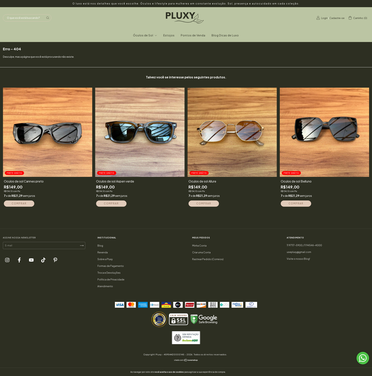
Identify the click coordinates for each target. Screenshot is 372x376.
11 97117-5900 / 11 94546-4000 (304, 245)
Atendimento (105, 286)
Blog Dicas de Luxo (225, 35)
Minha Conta (199, 245)
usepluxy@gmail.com (299, 252)
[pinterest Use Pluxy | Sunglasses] (55, 260)
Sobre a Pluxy (105, 259)
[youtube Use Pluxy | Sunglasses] (31, 260)
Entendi (235, 372)
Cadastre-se (336, 18)
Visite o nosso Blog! (298, 258)
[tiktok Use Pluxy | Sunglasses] (43, 260)
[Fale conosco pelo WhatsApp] (362, 358)
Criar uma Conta (201, 252)
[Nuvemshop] (186, 361)
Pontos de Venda (193, 35)
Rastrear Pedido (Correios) (208, 259)
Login (324, 18)
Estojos (169, 35)
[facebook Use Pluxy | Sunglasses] (19, 260)
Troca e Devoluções (109, 272)
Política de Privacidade (110, 279)
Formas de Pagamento (110, 266)
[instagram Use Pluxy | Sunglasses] (7, 260)
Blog (100, 245)
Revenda (102, 252)
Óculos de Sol (143, 35)
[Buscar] (47, 18)
